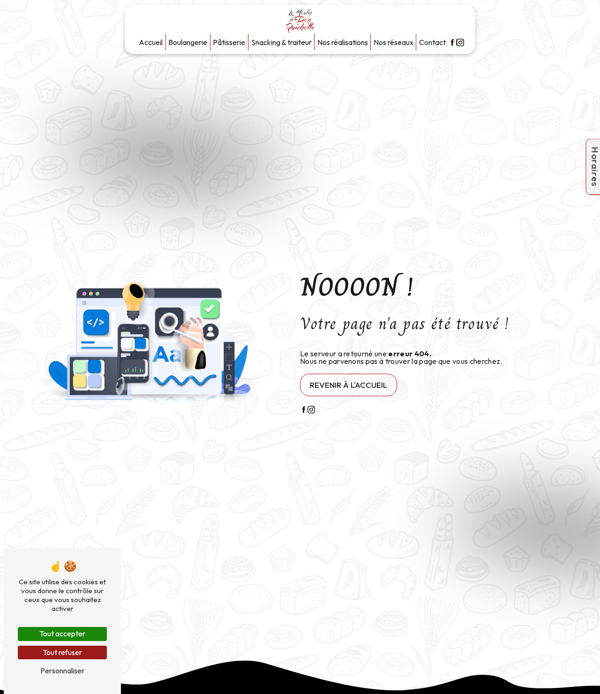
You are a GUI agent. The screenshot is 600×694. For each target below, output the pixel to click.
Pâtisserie (229, 42)
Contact (432, 42)
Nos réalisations (342, 42)
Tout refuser (62, 652)
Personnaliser (62, 670)
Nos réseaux (393, 42)
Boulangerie (187, 42)
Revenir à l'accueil (348, 385)
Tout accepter (62, 633)
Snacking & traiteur (281, 42)
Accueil (151, 42)
